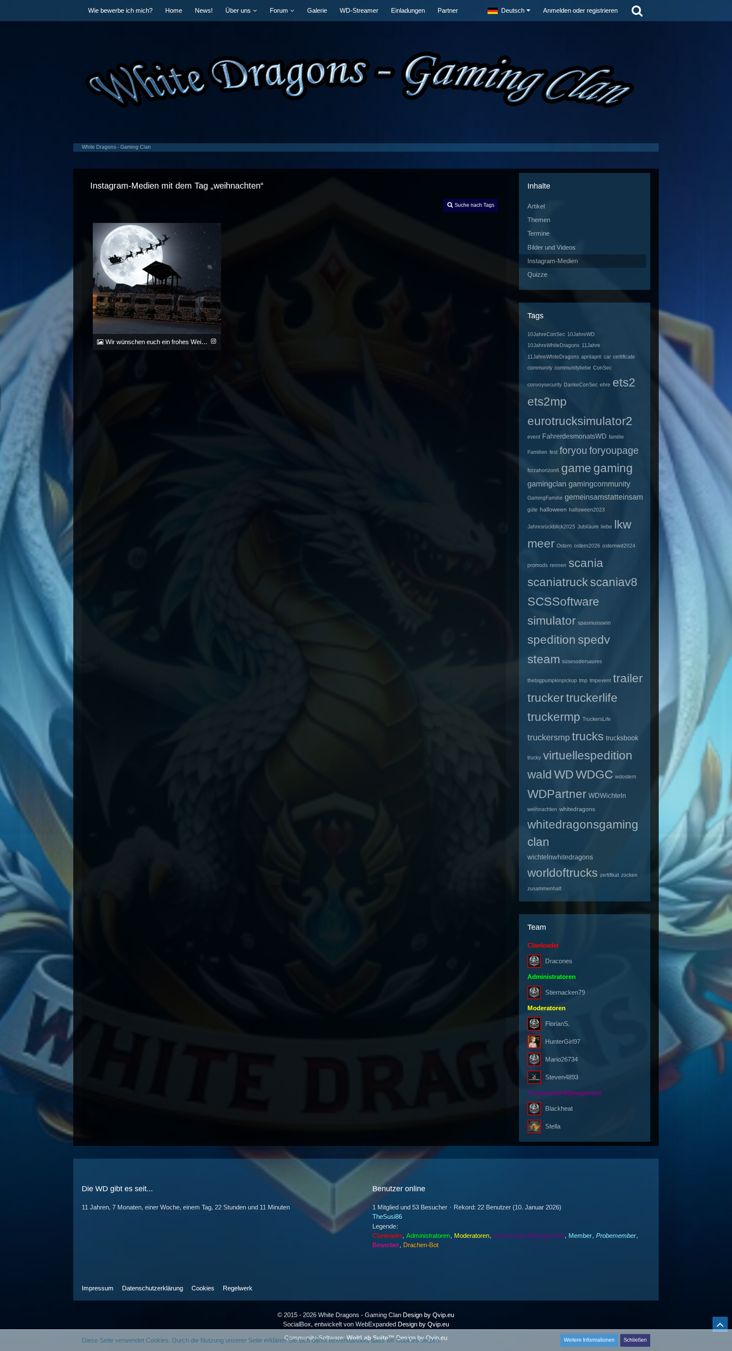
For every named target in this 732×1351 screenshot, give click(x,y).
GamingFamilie (545, 498)
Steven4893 (561, 1077)
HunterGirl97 (562, 1041)
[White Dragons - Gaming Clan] (366, 80)
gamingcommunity (599, 484)
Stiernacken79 (565, 992)
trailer (628, 678)
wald (539, 774)
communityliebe (573, 368)
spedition (551, 639)
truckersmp (548, 737)
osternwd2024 (618, 546)
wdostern (625, 777)
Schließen (635, 1340)
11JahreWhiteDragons (553, 357)
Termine (538, 233)
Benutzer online (398, 1188)
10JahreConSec (546, 334)
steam (543, 659)
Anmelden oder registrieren (580, 10)
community (539, 368)
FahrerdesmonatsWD (574, 436)
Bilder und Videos (551, 247)
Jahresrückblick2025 (551, 527)
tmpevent (600, 681)
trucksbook (622, 738)
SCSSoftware (563, 601)
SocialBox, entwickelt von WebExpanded (339, 1324)
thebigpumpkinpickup (552, 681)
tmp (583, 681)
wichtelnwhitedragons (560, 857)
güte (532, 510)
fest (553, 452)
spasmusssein (594, 623)
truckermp (553, 716)
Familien (537, 452)
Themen (538, 219)
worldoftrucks (562, 872)
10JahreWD (581, 334)
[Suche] (637, 10)
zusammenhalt (544, 889)
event (533, 437)
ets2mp (547, 401)
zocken (629, 875)
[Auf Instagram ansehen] (213, 341)
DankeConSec (581, 385)
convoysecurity (544, 385)
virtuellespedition (587, 755)
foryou (573, 450)
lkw (622, 524)
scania (585, 563)
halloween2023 (587, 510)
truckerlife (592, 697)
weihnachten (542, 809)
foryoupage (614, 450)
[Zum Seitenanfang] (720, 1324)
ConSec (602, 368)
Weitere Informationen (589, 1340)
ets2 (624, 382)
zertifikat (609, 875)
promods (537, 565)
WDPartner (556, 794)
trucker (545, 697)
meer (541, 543)
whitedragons (577, 809)
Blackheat (559, 1108)
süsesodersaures (582, 661)
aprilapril (591, 357)
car (607, 357)
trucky (534, 758)
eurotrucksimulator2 (579, 421)
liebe (606, 527)
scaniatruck (557, 582)
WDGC (594, 774)
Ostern (564, 546)
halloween (553, 509)
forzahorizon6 (543, 470)
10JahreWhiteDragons (553, 345)
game (576, 468)
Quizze (537, 274)
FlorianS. (557, 1023)
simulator (551, 620)
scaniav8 (614, 582)
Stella (552, 1126)
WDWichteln (607, 795)
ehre (605, 385)
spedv (594, 639)
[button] (509, 10)
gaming (613, 468)
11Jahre (591, 345)
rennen (558, 565)
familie (616, 437)
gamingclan (546, 484)
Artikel (536, 206)
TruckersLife (596, 719)
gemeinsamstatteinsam (604, 497)
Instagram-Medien (552, 260)
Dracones (558, 961)
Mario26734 (561, 1059)
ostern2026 (587, 546)
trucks (588, 736)
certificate (624, 357)
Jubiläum (588, 527)
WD (564, 774)
